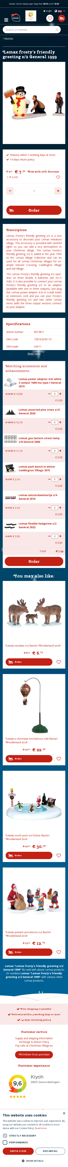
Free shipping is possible (35, 1008)
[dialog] (34, 1138)
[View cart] (61, 18)
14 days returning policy (36, 1019)
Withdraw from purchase (34, 1054)
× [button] (64, 1113)
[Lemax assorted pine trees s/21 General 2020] (10, 411)
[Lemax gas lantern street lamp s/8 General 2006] (10, 438)
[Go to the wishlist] (50, 18)
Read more (34, 353)
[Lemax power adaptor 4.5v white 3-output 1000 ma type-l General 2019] (10, 382)
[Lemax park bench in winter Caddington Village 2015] (10, 468)
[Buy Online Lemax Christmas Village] (15, 15)
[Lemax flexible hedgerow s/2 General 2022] (10, 525)
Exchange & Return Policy (34, 1042)
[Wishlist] (49, 18)
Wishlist (58, 662)
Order (18, 662)
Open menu (6, 19)
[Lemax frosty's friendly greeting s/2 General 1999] (34, 103)
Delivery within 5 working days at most (35, 1014)
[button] (34, 1161)
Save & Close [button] (18, 1151)
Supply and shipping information (34, 1038)
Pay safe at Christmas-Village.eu (34, 1045)
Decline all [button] (50, 1151)
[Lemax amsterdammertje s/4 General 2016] (10, 497)
